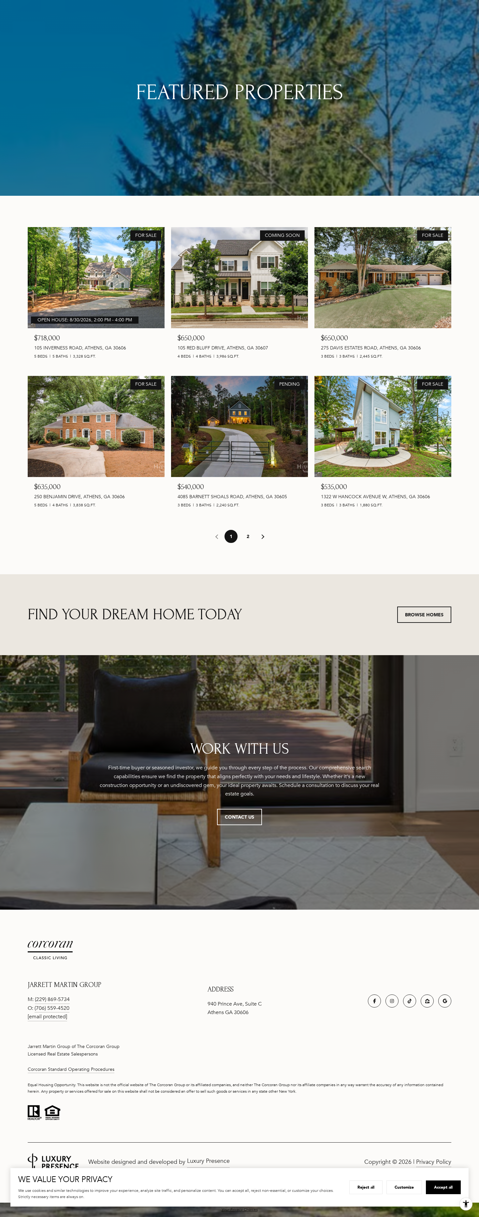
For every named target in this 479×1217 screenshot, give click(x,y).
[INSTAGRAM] (392, 1001)
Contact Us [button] (239, 817)
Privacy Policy (433, 1161)
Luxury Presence (208, 1160)
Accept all (443, 1187)
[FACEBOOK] (374, 1001)
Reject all (365, 1187)
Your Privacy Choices (240, 1209)
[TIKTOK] (409, 1001)
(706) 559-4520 (52, 1008)
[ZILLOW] (427, 1001)
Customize (404, 1187)
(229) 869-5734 (52, 999)
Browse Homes (424, 614)
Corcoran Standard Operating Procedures (71, 1069)
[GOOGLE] (444, 1001)
